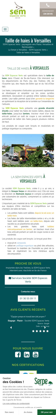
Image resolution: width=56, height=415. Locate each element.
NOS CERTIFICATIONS (28, 365)
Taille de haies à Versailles (28, 52)
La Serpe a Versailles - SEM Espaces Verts (27, 50)
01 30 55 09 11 (28, 298)
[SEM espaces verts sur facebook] (18, 354)
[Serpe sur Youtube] (35, 354)
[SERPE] (28, 10)
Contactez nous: (28, 291)
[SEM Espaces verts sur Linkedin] (26, 354)
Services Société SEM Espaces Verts (29, 280)
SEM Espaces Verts (15, 108)
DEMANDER (48, 12)
